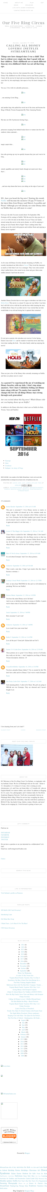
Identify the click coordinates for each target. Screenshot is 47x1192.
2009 (22, 1053)
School (31, 1183)
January (23, 1037)
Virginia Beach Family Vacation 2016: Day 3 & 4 (24, 987)
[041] (23, 164)
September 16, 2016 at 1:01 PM (28, 667)
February (23, 1034)
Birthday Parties (14, 1170)
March (23, 1032)
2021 (22, 949)
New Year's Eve (34, 1181)
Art (32, 1167)
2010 (22, 1051)
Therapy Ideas (23, 1186)
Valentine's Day (42, 1186)
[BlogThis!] (25, 485)
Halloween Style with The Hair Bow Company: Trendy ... (25, 985)
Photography (36, 489)
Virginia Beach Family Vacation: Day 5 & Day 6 (25, 978)
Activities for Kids (23, 1167)
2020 (22, 952)
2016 (22, 961)
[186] (23, 149)
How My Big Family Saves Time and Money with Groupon (24, 994)
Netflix (4, 200)
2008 (22, 1056)
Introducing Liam (6, 914)
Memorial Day (43, 1178)
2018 (22, 956)
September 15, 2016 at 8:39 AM (30, 553)
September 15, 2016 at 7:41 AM (33, 531)
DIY (39, 1170)
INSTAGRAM (5, 833)
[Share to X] (27, 485)
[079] (23, 191)
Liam (32, 1178)
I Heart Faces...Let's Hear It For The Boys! (14, 923)
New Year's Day (23, 1181)
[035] (23, 102)
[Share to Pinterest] (31, 485)
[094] (23, 176)
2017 (22, 959)
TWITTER (4, 839)
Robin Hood (5, 303)
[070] (23, 125)
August (23, 1020)
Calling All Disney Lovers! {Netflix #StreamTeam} (25, 999)
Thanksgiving (14, 1186)
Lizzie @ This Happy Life (14, 531)
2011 (22, 1049)
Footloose (8, 466)
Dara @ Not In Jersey (13, 553)
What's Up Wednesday (24, 973)
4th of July (12, 1167)
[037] (23, 162)
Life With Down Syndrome (23, 7)
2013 (22, 1044)
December (23, 964)
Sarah (8, 612)
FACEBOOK (5, 835)
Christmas (33, 1170)
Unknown (9, 566)
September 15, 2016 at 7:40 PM (20, 612)
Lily (36, 1178)
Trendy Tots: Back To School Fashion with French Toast (24, 1011)
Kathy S (8, 637)
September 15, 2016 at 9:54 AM (23, 566)
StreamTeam (23, 490)
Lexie (28, 1178)
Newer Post (41, 730)
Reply (8, 525)
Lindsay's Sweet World (13, 580)
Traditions (32, 1185)
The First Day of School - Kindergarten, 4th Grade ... (24, 1018)
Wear (16, 5)
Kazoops (8, 461)
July (23, 1023)
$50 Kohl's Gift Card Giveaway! (11, 910)
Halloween (18, 1176)
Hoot (6, 463)
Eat (42, 2)
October (23, 968)
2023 (22, 945)
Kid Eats (38, 1176)
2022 (22, 947)
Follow (3, 859)
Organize (29, 5)
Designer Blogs (29, 1191)
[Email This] (22, 485)
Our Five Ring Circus (23, 22)
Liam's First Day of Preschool (24, 1008)
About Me (19, 2)
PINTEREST (5, 837)
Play (32, 2)
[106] (23, 181)
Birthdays (24, 1170)
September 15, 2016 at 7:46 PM (22, 625)
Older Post (5, 730)
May (23, 1027)
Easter (19, 1173)
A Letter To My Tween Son (24, 975)
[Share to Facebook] (29, 485)
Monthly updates (6, 1180)
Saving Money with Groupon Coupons (25, 990)
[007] (23, 137)
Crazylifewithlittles (12, 667)
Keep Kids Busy (29, 1176)
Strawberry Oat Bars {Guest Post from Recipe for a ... (24, 980)
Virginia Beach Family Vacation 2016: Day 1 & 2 (24, 1004)
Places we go (23, 1183)
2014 (22, 1041)
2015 (22, 1039)
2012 (22, 1046)
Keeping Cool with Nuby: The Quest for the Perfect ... (25, 1015)
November (23, 966)
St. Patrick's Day (41, 1183)
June (23, 1025)
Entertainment (36, 487)
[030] (23, 139)
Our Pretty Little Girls (13, 681)
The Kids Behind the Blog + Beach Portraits (24, 1001)
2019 (22, 954)
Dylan (13, 1173)
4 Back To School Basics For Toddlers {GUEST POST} (24, 992)
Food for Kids (42, 1173)
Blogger (27, 1153)
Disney (26, 487)
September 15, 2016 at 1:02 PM (26, 595)
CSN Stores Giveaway (8, 928)
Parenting (3, 1183)
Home (5, 2)
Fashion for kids (29, 1173)
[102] (23, 179)
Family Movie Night (13, 489)
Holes (14, 341)
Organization (43, 1181)
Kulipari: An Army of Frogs (14, 468)
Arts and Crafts (38, 1167)
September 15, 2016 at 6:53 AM (26, 507)
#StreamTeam (16, 487)
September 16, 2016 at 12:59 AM (32, 649)
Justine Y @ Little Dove (13, 649)
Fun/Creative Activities (7, 1176)
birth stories (3, 1188)
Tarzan (26, 265)
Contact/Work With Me (23, 10)
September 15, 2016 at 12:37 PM (31, 580)
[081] (23, 93)
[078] (23, 115)
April (23, 1030)
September (23, 971)
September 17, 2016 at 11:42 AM (31, 681)
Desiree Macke (10, 595)
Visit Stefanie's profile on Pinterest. (12, 893)
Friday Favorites (25, 997)
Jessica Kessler (10, 507)
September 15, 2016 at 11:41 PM (22, 637)
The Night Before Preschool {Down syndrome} (24, 1013)
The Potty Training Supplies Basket (25, 982)
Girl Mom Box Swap (7, 919)
